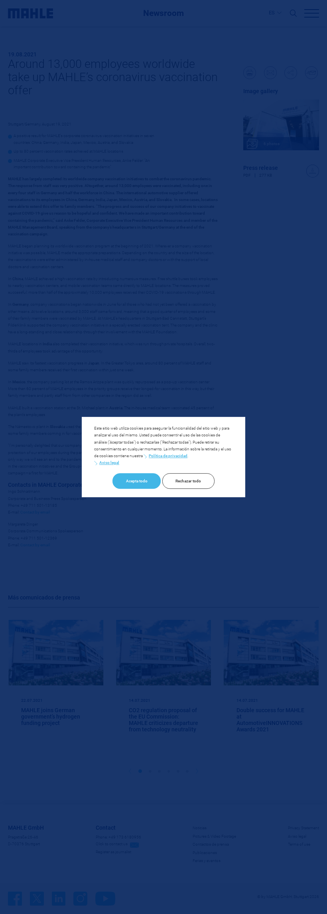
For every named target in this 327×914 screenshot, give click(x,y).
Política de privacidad (168, 455)
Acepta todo (137, 481)
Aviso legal (109, 462)
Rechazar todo (188, 481)
